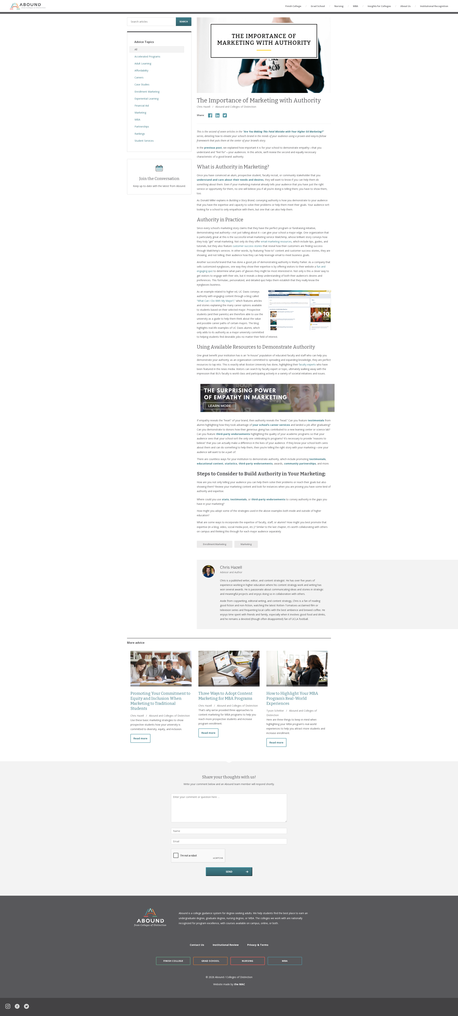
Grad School (318, 6)
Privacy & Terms (257, 945)
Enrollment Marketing (214, 544)
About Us (405, 6)
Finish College (293, 6)
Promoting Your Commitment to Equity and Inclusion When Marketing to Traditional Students (160, 701)
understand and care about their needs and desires (230, 179)
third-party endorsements (233, 434)
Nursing (339, 6)
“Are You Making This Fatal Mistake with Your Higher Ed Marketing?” (283, 131)
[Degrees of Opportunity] (27, 6)
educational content (210, 463)
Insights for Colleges (379, 6)
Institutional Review (226, 945)
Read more (141, 738)
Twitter (26, 1006)
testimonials (316, 420)
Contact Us (197, 945)
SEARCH (183, 21)
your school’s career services (271, 425)
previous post (213, 147)
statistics (231, 463)
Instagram (7, 1006)
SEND (229, 871)
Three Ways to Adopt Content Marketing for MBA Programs (225, 696)
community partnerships (300, 463)
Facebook (17, 1006)
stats (225, 499)
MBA (355, 6)
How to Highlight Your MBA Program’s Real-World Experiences (292, 698)
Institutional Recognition (434, 6)
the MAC (239, 984)
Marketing (246, 544)
